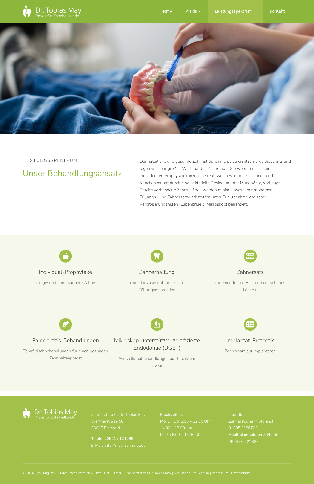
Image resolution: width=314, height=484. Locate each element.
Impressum (220, 473)
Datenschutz (240, 473)
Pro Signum (200, 473)
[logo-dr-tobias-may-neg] (52, 7)
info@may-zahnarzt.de (125, 445)
